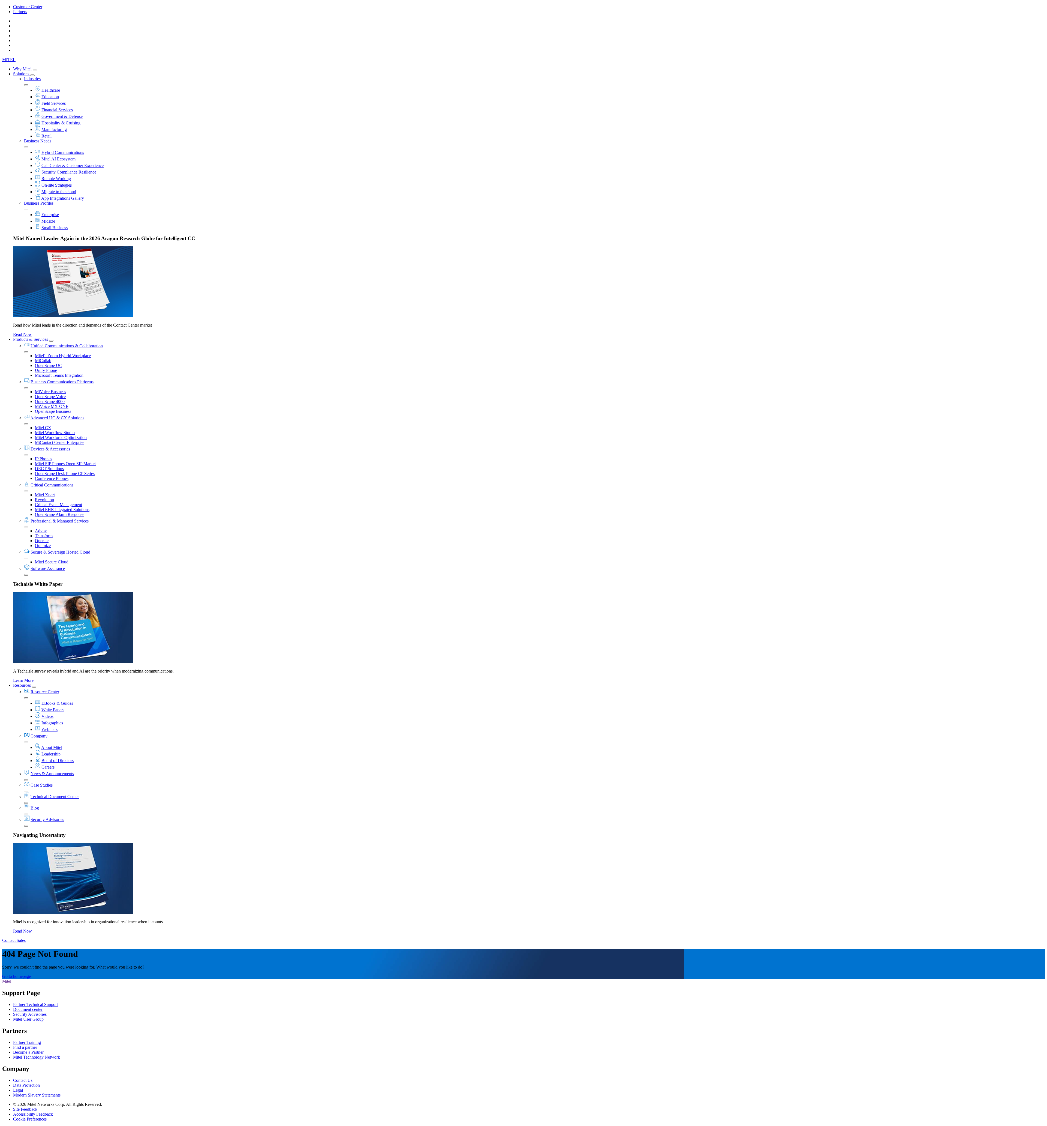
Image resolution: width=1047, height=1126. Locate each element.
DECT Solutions (49, 468)
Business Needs (37, 141)
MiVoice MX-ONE (51, 406)
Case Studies (42, 785)
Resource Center (45, 691)
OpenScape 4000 (50, 401)
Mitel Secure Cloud (51, 562)
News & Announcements (52, 773)
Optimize (43, 545)
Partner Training (27, 1042)
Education (50, 96)
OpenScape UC (48, 365)
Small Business (54, 227)
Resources (22, 685)
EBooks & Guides (57, 703)
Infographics (52, 723)
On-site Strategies (56, 185)
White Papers (52, 709)
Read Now (22, 334)
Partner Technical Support (35, 1004)
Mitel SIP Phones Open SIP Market (65, 463)
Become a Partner (28, 1052)
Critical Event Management (58, 504)
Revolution (44, 499)
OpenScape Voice (50, 396)
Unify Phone (46, 370)
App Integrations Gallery (62, 198)
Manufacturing (54, 129)
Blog (35, 808)
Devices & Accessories (50, 449)
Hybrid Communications (62, 152)
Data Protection (26, 1085)
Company (39, 736)
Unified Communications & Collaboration (67, 346)
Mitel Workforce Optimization (61, 437)
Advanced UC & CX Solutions (57, 418)
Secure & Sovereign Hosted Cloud (60, 552)
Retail (46, 136)
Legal (18, 1090)
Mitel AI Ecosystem (58, 159)
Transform (44, 535)
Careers (48, 767)
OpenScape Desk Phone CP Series (65, 473)
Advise (41, 530)
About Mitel (51, 747)
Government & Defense (62, 116)
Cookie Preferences (30, 1119)
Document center (28, 1009)
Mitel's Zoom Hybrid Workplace (63, 355)
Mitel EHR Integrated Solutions (62, 509)
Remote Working (56, 178)
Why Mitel (23, 69)
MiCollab (43, 360)
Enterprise (50, 214)
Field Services (53, 103)
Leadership (51, 754)
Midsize (48, 221)
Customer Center (27, 6)
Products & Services (31, 339)
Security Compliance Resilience (68, 172)
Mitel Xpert (45, 494)
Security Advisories (47, 819)
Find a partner (25, 1047)
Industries (32, 78)
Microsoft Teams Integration (59, 375)
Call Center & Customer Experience (72, 165)
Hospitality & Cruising (60, 123)
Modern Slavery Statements (37, 1095)
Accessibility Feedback (33, 1114)
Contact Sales (14, 940)
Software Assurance (48, 568)
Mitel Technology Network (36, 1057)
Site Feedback (25, 1109)
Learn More (23, 680)
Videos (47, 716)
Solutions (21, 73)
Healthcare (50, 90)
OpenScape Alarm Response (59, 514)
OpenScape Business (53, 411)
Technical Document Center (55, 796)
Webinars (49, 729)
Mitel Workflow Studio (55, 432)
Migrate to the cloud (58, 191)
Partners (20, 11)
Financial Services (57, 109)
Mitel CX (43, 427)
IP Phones (43, 458)
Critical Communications (52, 485)
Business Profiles (38, 203)
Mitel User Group (28, 1019)
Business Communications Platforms (62, 382)
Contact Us (22, 1080)
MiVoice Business (50, 391)
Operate (42, 540)
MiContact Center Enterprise (59, 442)
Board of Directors (57, 760)
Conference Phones (51, 478)
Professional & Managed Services (60, 521)
